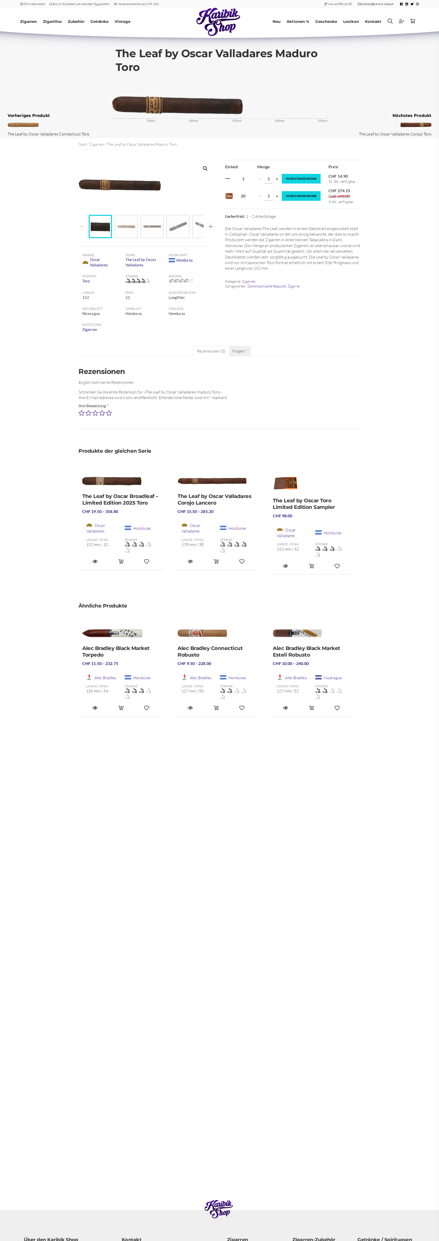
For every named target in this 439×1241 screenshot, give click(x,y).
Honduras (184, 260)
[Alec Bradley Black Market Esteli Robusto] (311, 635)
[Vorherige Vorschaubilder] (82, 226)
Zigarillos (52, 21)
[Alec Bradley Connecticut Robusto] (216, 635)
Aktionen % (298, 21)
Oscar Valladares (99, 262)
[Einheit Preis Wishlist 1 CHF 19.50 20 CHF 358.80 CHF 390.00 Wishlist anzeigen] (146, 564)
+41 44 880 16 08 (339, 4)
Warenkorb (301, 178)
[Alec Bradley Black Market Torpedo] (120, 635)
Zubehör (76, 21)
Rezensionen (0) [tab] (211, 351)
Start (83, 144)
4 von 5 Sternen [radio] (102, 413)
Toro (86, 281)
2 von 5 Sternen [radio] (88, 413)
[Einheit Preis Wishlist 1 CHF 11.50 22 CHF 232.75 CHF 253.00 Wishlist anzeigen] (146, 710)
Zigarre (294, 286)
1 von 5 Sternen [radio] (82, 413)
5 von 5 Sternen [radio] (109, 413)
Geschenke (326, 21)
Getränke (99, 21)
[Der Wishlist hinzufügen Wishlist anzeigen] (337, 568)
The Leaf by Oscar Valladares (141, 262)
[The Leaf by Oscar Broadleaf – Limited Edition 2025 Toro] (120, 483)
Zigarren (28, 21)
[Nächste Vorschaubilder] (210, 226)
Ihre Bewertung (93, 405)
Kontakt (373, 21)
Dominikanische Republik (266, 286)
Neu (276, 21)
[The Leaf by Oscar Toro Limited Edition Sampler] (311, 485)
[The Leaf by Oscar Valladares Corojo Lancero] (216, 483)
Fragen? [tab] (239, 351)
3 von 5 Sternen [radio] (95, 413)
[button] (205, 168)
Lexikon (351, 21)
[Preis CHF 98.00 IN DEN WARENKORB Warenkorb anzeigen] (311, 568)
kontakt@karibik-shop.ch (377, 4)
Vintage (122, 21)
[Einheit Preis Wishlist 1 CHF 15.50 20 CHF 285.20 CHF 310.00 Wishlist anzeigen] (242, 564)
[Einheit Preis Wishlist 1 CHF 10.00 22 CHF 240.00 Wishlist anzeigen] (337, 710)
